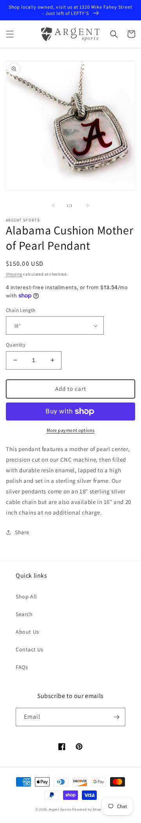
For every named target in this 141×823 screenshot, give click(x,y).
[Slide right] (87, 205)
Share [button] (22, 532)
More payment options (71, 430)
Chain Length (21, 310)
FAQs (22, 667)
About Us (27, 631)
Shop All (26, 596)
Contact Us (29, 649)
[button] (9, 34)
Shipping (14, 274)
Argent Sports (60, 809)
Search (24, 614)
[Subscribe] (116, 717)
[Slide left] (53, 205)
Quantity (15, 344)
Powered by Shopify (88, 809)
